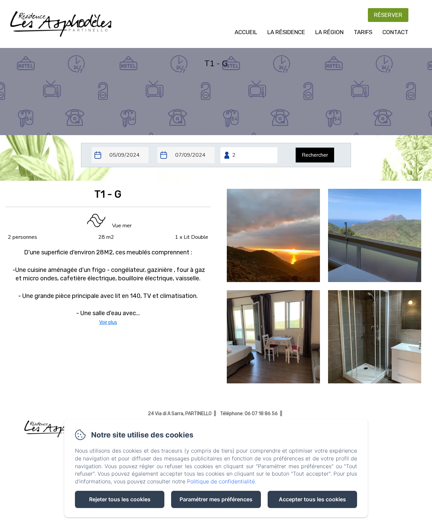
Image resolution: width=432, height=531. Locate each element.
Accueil (246, 32)
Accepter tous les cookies (312, 499)
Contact (395, 32)
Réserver (388, 14)
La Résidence (286, 32)
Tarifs (363, 32)
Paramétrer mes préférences (216, 499)
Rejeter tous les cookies (120, 499)
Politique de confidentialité (221, 481)
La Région (329, 32)
